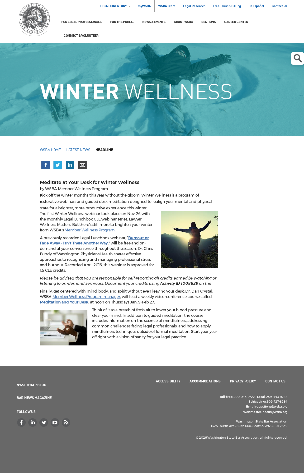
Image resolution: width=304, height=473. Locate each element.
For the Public (122, 22)
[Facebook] (22, 422)
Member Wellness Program (90, 230)
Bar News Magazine (34, 397)
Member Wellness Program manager (86, 296)
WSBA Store (167, 6)
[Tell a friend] (82, 165)
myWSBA (144, 6)
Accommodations (205, 381)
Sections (208, 22)
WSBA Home (50, 149)
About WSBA (183, 22)
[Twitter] (44, 422)
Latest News (78, 149)
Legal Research (194, 6)
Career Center (236, 22)
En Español (256, 6)
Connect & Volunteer (81, 35)
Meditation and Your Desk (64, 302)
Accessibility (168, 381)
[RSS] (66, 422)
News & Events (154, 22)
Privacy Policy (243, 381)
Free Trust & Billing (227, 6)
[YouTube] (55, 422)
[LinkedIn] (33, 422)
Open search (297, 58)
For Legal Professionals (81, 22)
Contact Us (279, 6)
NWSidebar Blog (31, 385)
